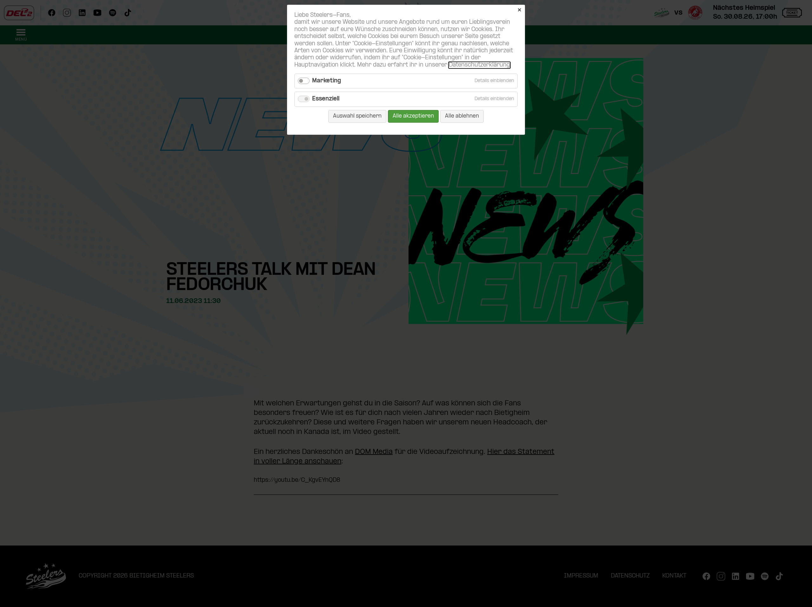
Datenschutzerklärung (479, 65)
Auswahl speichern (357, 116)
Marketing (326, 81)
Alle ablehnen (462, 116)
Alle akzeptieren (413, 116)
